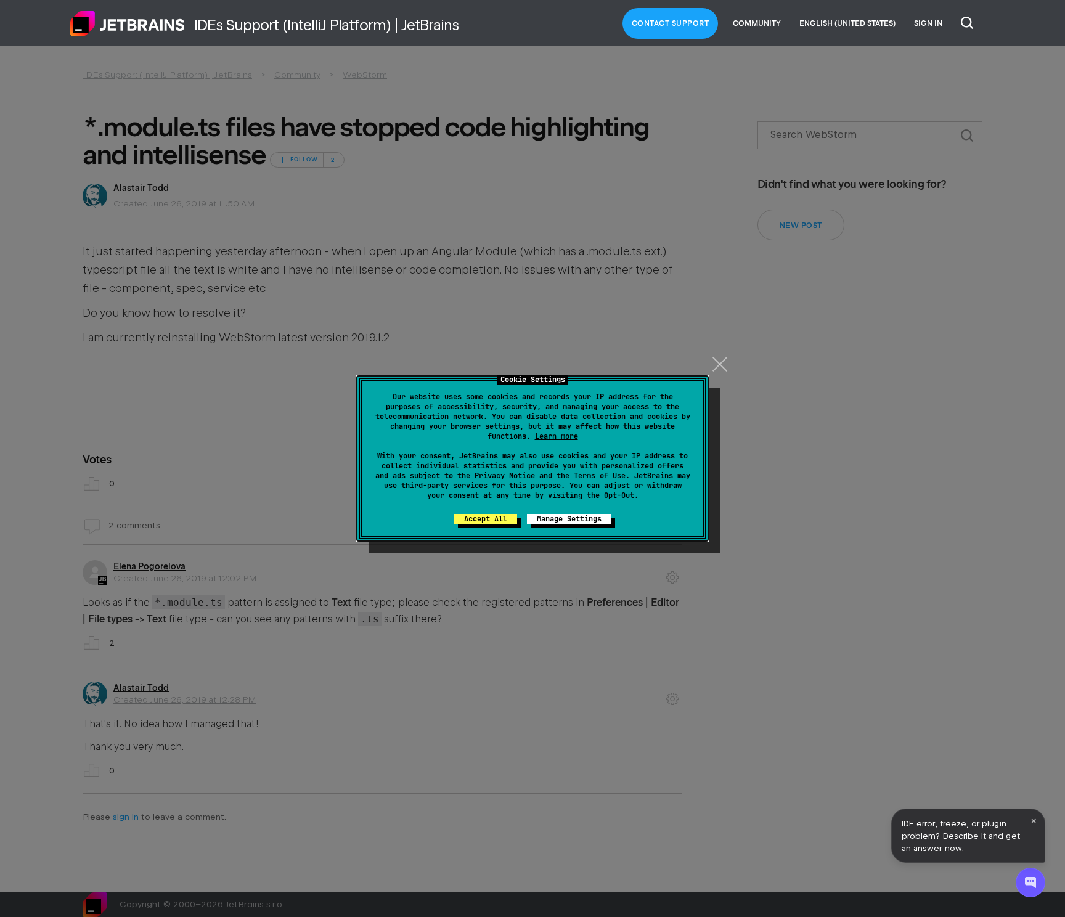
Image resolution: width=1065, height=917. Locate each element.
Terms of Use (600, 476)
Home (127, 23)
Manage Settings (569, 519)
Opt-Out (619, 495)
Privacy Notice (505, 476)
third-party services (444, 486)
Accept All (485, 519)
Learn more (556, 436)
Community (757, 23)
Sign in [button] (928, 23)
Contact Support (670, 23)
